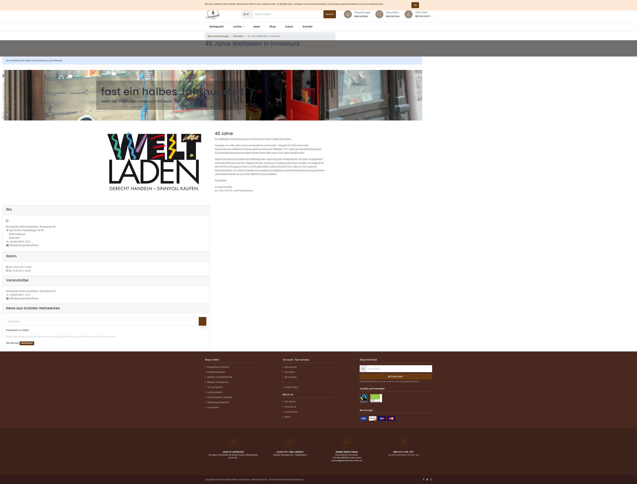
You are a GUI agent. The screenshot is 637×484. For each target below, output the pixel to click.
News (287, 417)
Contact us (290, 406)
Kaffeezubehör (214, 392)
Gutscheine (213, 407)
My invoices (291, 377)
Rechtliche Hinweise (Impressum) (286, 479)
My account (291, 367)
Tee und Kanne (214, 387)
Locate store (291, 411)
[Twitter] (427, 479)
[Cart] (348, 14)
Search (330, 14)
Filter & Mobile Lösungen (219, 397)
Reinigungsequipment (218, 402)
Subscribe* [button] (396, 376)
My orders (290, 372)
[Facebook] (423, 479)
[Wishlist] (379, 14)
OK (415, 5)
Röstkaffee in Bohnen (218, 367)
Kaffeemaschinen (216, 372)
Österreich (238, 36)
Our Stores (290, 401)
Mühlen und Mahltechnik (219, 377)
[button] (247, 14)
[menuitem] (217, 26)
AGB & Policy (291, 387)
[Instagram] (431, 479)
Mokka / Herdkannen (218, 382)
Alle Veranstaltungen (218, 36)
